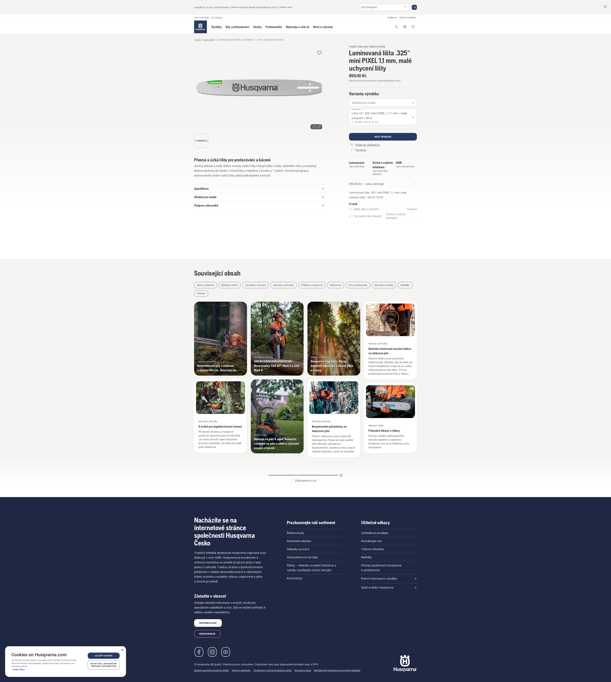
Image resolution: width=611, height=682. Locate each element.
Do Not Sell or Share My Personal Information (103, 664)
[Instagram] (212, 652)
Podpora (392, 17)
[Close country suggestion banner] (605, 6)
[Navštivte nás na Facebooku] (199, 652)
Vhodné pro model (363, 102)
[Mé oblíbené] (413, 27)
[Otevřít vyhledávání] (396, 27)
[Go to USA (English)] (414, 7)
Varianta (356, 109)
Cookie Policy (18, 669)
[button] (216, 27)
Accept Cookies (103, 655)
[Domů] (200, 27)
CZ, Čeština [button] (216, 17)
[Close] (122, 650)
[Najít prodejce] (405, 27)
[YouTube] (225, 652)
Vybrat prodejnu (407, 17)
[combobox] (383, 102)
